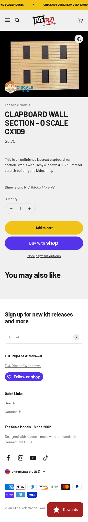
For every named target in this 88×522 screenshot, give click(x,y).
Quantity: (12, 199)
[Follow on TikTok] (45, 458)
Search (10, 403)
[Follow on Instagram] (20, 458)
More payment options (44, 256)
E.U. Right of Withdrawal (23, 366)
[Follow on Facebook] (8, 458)
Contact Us (13, 412)
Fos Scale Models (17, 105)
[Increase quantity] (29, 209)
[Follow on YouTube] (33, 458)
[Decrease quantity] (11, 209)
